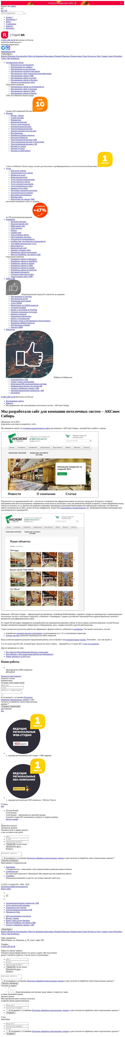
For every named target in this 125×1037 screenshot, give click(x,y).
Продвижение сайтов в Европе (24, 93)
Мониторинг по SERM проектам (24, 305)
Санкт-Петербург (115, 56)
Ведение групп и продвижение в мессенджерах (30, 321)
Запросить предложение (11, 676)
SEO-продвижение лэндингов (18, 916)
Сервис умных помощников (22, 382)
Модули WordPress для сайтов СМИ (26, 255)
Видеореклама (17, 133)
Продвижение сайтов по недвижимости (27, 87)
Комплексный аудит (19, 177)
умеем (13, 6)
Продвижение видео (19, 299)
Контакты (10, 28)
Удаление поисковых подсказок (24, 312)
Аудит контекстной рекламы (23, 179)
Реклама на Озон (18, 148)
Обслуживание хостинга (21, 237)
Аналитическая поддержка (22, 193)
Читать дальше (12, 819)
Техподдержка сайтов (20, 235)
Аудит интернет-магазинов (22, 184)
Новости (9, 26)
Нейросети (10, 329)
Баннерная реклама (19, 122)
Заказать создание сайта (21, 250)
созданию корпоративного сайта (36, 428)
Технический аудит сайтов (22, 173)
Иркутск (32, 56)
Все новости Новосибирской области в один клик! (27, 652)
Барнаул (4, 56)
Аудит (8, 168)
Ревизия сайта (16, 197)
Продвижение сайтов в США (23, 91)
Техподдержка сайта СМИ (22, 276)
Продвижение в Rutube (20, 325)
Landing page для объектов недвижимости (28, 241)
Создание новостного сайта (22, 274)
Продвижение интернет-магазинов (25, 71)
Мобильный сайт (18, 226)
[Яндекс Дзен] (7, 899)
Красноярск (49, 56)
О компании (11, 24)
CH (5, 11)
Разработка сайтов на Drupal (22, 263)
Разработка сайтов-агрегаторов (24, 252)
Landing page (16, 233)
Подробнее (15, 393)
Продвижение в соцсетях (21, 297)
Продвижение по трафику (21, 67)
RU (2, 11)
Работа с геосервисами (20, 318)
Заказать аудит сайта (19, 188)
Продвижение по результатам (23, 69)
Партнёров (10, 867)
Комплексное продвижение (22, 65)
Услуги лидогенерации (20, 124)
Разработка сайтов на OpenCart (23, 270)
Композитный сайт (19, 248)
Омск (85, 56)
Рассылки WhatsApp (19, 137)
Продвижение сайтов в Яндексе (24, 80)
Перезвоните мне (8, 51)
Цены (8, 22)
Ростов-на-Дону (94, 56)
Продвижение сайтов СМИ (22, 76)
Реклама (9, 113)
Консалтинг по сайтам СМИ (22, 199)
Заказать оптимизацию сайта (23, 82)
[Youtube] (7, 896)
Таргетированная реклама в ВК (24, 140)
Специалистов (12, 871)
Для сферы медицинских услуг (24, 244)
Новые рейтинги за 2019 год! (18, 656)
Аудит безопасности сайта (22, 186)
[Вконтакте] (7, 893)
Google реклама (17, 118)
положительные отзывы (76, 640)
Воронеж (12, 56)
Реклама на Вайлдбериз (20, 151)
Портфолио (11, 19)
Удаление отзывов (18, 307)
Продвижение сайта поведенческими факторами (31, 74)
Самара (104, 56)
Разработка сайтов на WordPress (24, 261)
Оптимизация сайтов (14, 63)
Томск (4, 58)
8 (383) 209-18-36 (8, 40)
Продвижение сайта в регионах (24, 89)
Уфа (8, 58)
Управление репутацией (21, 301)
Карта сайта (6, 889)
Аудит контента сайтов (20, 182)
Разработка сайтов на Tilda (22, 265)
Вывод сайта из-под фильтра (18, 920)
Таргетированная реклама (21, 129)
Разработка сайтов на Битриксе (24, 259)
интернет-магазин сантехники (29, 633)
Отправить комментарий (11, 706)
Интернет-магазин (18, 222)
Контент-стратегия (18, 314)
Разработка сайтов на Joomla (22, 268)
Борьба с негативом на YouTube (24, 310)
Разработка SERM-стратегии (23, 323)
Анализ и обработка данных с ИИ (25, 388)
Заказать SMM (17, 327)
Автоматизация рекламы (21, 126)
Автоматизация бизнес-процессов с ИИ (27, 390)
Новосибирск (6, 54)
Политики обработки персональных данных (17, 698)
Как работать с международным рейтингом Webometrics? (29, 654)
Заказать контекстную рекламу (23, 131)
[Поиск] (25, 13)
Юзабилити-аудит (18, 175)
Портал (14, 230)
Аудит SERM (16, 303)
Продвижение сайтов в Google (23, 78)
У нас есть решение (91, 644)
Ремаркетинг (16, 120)
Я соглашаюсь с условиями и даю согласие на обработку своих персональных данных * (59, 858)
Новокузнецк (77, 56)
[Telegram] (3, 49)
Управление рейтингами (21, 316)
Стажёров (10, 876)
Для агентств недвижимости (23, 239)
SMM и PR (10, 279)
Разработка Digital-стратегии (23, 135)
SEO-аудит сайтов (18, 171)
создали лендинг (13, 635)
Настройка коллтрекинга (21, 195)
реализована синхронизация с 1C (75, 508)
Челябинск (14, 58)
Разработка (10, 219)
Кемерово (40, 56)
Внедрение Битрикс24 (20, 272)
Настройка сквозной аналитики (24, 190)
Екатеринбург (22, 56)
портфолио (78, 629)
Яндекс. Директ (17, 115)
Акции (9, 17)
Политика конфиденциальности (14, 887)
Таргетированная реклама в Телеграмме (27, 142)
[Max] (8, 49)
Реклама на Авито (18, 146)
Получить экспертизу (10, 983)
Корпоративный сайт (19, 224)
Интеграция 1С (17, 246)
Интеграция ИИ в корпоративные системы (29, 384)
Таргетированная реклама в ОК (24, 144)
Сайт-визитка (16, 228)
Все (2, 711)
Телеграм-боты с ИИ (19, 380)
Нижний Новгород (63, 56)
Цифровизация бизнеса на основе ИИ (26, 386)
